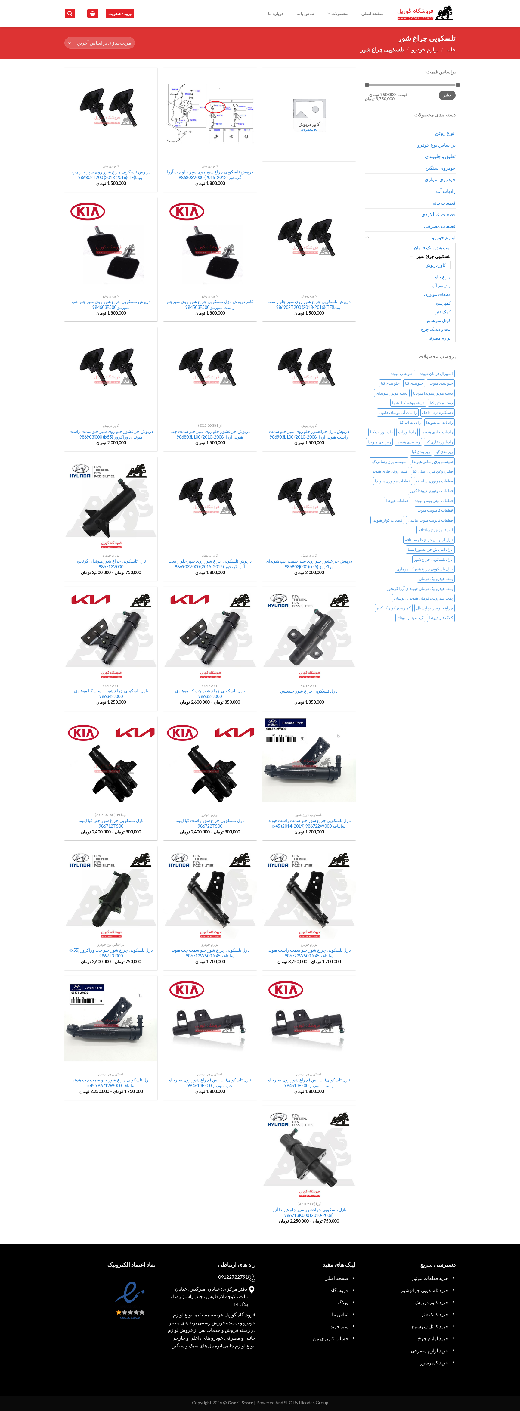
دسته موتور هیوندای (392, 393)
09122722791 (233, 1276)
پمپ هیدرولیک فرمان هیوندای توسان (423, 598)
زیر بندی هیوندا (408, 441)
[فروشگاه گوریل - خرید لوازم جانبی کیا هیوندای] (425, 13)
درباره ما (275, 13)
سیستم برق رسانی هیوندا (432, 461)
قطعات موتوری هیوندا (392, 481)
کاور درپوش (435, 265)
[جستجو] (70, 14)
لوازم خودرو (425, 49)
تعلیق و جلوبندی (440, 156)
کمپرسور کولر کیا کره (394, 608)
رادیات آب (446, 191)
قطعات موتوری (437, 294)
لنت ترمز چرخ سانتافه (435, 529)
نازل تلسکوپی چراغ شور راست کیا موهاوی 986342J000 (111, 693)
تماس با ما (305, 13)
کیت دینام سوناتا (410, 617)
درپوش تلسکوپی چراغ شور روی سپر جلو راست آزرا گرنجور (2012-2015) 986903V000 (210, 563)
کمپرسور (443, 302)
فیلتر (447, 95)
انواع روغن (445, 133)
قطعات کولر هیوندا (387, 520)
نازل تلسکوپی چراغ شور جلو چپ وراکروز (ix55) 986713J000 (111, 952)
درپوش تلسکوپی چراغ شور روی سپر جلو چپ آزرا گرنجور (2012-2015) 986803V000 (210, 174)
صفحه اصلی (372, 13)
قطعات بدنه (444, 203)
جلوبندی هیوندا (401, 373)
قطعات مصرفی (440, 226)
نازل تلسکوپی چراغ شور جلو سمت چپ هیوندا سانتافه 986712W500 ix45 (210, 952)
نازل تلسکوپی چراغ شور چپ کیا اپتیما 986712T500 (111, 823)
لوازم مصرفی (438, 337)
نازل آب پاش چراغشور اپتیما (430, 549)
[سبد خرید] (92, 14)
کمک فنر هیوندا (441, 617)
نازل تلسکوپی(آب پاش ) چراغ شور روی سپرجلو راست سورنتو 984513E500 (309, 1082)
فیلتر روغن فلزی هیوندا (389, 471)
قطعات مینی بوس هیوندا (433, 500)
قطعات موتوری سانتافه (434, 481)
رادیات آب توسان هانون (398, 412)
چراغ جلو (443, 276)
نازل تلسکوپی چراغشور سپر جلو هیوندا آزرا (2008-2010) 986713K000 (308, 1212)
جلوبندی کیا (414, 383)
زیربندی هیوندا (379, 441)
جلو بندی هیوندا (441, 383)
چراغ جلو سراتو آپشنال (434, 608)
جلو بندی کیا (390, 383)
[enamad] (129, 1306)
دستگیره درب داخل (437, 412)
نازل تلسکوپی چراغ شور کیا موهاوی (424, 568)
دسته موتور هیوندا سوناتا (433, 393)
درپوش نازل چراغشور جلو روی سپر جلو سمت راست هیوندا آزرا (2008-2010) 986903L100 (309, 434)
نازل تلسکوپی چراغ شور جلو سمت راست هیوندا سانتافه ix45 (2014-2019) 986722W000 (309, 823)
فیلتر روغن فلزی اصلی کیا (433, 471)
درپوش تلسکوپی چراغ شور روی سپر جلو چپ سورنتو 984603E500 (111, 304)
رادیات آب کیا (410, 422)
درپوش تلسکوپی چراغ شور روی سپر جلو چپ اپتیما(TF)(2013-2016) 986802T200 (111, 174)
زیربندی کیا (444, 451)
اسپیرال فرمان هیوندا (436, 373)
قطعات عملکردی (438, 214)
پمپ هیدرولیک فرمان (432, 247)
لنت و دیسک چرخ (436, 329)
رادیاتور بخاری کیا (439, 441)
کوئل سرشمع (439, 320)
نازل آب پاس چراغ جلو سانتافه (429, 539)
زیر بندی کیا (421, 451)
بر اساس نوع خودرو (436, 144)
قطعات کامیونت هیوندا (434, 510)
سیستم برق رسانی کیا (389, 461)
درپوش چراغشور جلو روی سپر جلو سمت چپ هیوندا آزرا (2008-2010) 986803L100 (210, 434)
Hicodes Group (313, 1402)
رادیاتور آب (441, 285)
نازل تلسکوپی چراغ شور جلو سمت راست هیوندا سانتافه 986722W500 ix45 (309, 952)
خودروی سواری (440, 179)
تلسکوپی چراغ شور (434, 256)
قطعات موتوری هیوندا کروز (431, 490)
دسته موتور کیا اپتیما (408, 402)
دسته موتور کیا (441, 402)
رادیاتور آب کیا (381, 432)
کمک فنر (443, 311)
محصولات (339, 13)
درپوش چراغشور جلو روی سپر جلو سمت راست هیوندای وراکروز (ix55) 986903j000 (111, 434)
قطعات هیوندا (397, 500)
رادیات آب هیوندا (439, 422)
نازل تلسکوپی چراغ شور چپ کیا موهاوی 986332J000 (210, 693)
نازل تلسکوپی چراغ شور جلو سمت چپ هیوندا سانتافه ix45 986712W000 (111, 1082)
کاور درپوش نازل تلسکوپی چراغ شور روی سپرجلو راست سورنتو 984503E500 (209, 304)
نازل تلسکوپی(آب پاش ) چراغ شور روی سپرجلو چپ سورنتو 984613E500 (210, 1082)
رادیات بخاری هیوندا (437, 432)
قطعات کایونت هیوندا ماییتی (430, 520)
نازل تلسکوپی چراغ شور (433, 559)
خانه (451, 49)
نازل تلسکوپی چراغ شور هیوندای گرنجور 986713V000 (111, 563)
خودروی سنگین (440, 168)
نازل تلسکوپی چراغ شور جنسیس (309, 690)
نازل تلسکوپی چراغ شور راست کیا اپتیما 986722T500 (210, 823)
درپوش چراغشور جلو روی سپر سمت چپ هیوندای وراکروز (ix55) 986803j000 (309, 563)
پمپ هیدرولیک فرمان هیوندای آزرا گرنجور (420, 588)
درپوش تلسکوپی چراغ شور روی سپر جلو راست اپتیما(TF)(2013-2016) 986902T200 (309, 304)
